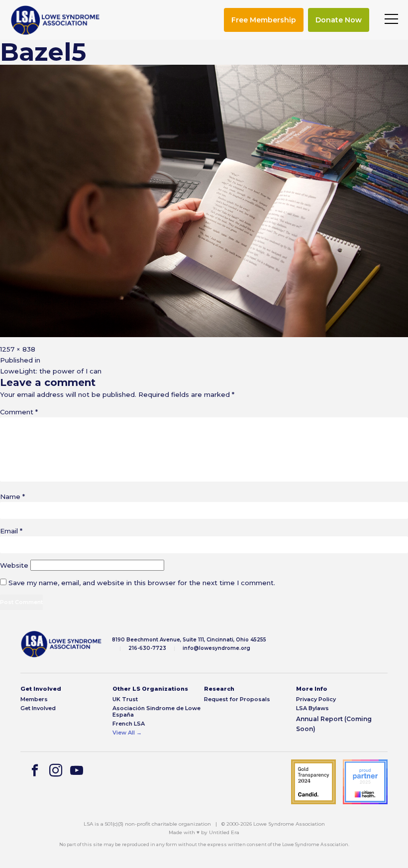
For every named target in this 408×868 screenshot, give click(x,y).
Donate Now (338, 19)
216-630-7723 (147, 648)
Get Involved (38, 708)
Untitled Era (224, 832)
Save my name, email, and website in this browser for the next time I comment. (141, 583)
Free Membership (263, 19)
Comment (19, 412)
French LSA (128, 724)
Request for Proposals (237, 699)
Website (14, 565)
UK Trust (125, 699)
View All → (127, 733)
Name (12, 496)
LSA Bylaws (312, 708)
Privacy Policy (316, 699)
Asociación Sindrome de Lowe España (156, 711)
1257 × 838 (17, 349)
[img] (55, 20)
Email (11, 531)
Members (34, 699)
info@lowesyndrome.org (216, 648)
